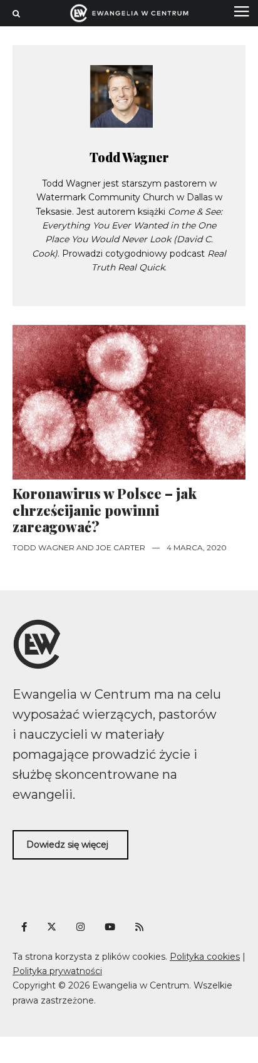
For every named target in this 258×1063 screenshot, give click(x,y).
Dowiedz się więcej (67, 844)
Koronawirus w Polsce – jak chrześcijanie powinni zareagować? (105, 510)
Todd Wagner (129, 156)
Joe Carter (120, 547)
